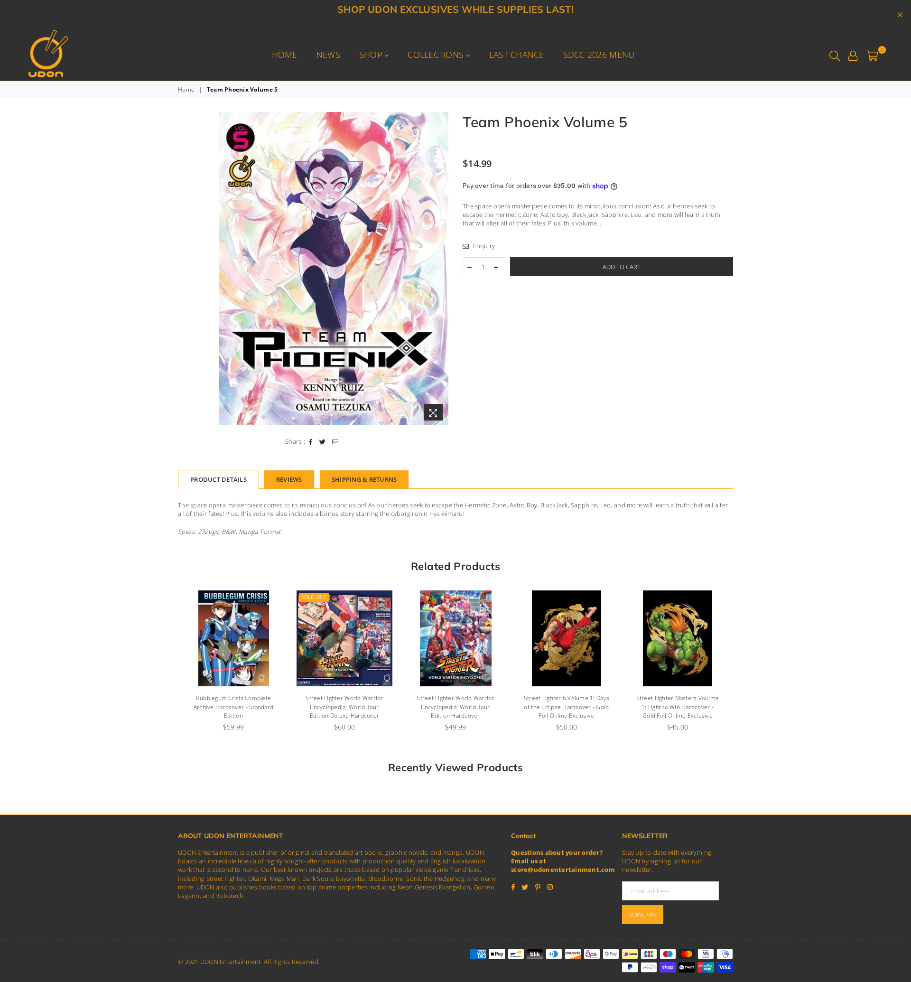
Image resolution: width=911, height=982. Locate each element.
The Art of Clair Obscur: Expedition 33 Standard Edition (677, 702)
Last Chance (516, 54)
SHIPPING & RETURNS (364, 479)
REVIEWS (289, 479)
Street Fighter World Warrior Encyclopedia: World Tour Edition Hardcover (344, 707)
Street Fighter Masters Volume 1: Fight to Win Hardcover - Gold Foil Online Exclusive (566, 707)
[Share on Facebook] (311, 441)
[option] (334, 269)
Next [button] (743, 665)
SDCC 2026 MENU (599, 54)
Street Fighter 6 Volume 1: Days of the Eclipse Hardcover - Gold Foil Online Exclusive (455, 707)
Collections (437, 54)
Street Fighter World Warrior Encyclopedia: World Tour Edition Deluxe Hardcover (233, 707)
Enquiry (483, 246)
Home (284, 54)
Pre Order (648, 596)
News (328, 54)
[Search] (834, 54)
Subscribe (642, 914)
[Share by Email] (335, 441)
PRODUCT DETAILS (218, 479)
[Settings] (853, 54)
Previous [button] (167, 665)
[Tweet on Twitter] (322, 441)
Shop (372, 54)
